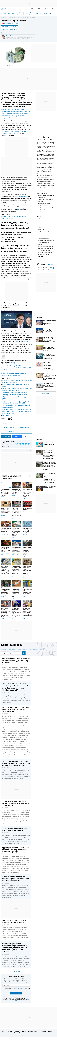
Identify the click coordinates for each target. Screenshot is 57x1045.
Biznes (13, 13)
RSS (15, 1014)
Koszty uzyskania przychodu (44, 251)
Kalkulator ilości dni (42, 213)
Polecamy (39, 441)
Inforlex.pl (12, 344)
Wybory (39, 228)
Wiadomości (4, 630)
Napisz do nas (25, 409)
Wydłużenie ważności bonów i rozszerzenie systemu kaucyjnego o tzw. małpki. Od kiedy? (46, 183)
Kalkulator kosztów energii (43, 205)
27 (46, 269)
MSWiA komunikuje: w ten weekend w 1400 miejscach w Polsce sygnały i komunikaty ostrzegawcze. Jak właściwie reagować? (46, 148)
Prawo (25, 13)
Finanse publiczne (42, 222)
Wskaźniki (42, 231)
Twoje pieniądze (31, 13)
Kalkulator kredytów (42, 207)
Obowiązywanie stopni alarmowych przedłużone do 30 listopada (45, 160)
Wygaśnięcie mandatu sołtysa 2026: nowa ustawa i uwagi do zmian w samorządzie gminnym (46, 164)
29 (51, 269)
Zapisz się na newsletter (19, 413)
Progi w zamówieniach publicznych (43, 244)
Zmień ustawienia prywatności (29, 1012)
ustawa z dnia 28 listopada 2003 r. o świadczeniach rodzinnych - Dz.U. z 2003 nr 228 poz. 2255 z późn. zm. (16, 349)
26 (43, 269)
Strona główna (4, 17)
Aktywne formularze (46, 218)
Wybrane (52, 141)
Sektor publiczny (19, 13)
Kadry (9, 13)
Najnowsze (46, 141)
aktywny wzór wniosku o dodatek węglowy (12, 404)
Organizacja (12, 630)
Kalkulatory (43, 195)
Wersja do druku (10, 409)
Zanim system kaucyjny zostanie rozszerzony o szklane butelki (45, 176)
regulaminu (20, 969)
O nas (3, 1012)
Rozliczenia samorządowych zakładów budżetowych (44, 255)
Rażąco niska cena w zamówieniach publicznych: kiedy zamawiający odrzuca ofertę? (45, 152)
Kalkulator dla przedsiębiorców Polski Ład (45, 202)
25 (41, 269)
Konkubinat (5, 397)
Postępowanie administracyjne (45, 220)
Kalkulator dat (40, 215)
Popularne (40, 141)
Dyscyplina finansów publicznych (45, 249)
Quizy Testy (40, 258)
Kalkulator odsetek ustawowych (45, 209)
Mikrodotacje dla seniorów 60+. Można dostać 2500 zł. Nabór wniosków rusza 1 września (44, 172)
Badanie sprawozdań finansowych (45, 247)
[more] (25, 404)
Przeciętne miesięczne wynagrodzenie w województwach (45, 240)
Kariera (50, 1012)
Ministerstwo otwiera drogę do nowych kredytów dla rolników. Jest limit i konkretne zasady (45, 168)
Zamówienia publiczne (43, 224)
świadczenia (27, 322)
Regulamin (43, 1012)
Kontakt (21, 1014)
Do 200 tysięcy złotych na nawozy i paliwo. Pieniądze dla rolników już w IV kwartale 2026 (46, 156)
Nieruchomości (43, 13)
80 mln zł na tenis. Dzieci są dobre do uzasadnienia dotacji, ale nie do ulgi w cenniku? (45, 144)
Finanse (19, 630)
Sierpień (50, 265)
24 (38, 269)
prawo (19, 190)
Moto (37, 13)
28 (48, 269)
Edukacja (50, 13)
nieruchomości (23, 178)
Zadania (19, 17)
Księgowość (3, 13)
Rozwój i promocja (33, 630)
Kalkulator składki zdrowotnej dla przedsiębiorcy (45, 197)
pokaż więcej (15, 952)
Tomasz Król (9, 35)
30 (53, 269)
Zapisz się (16, 974)
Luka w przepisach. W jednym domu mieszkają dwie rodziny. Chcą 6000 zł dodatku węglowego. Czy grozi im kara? (17, 393)
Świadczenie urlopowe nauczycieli (46, 237)
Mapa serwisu (36, 1014)
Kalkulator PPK (41, 211)
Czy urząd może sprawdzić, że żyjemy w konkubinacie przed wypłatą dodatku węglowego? (14, 116)
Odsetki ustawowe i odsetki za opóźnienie (44, 234)
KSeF (55, 13)
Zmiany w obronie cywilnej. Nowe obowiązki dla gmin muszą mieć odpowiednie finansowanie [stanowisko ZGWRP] (45, 187)
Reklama (28, 1014)
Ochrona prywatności (13, 1012)
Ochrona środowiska (42, 226)
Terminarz (43, 265)
